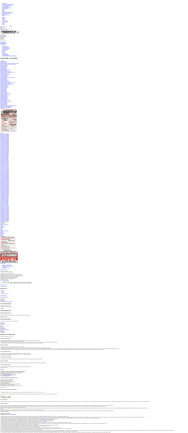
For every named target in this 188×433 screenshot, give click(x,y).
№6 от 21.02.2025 (4, 200)
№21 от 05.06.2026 (4, 143)
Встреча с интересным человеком (13, 63)
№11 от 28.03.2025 (4, 196)
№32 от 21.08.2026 (4, 133)
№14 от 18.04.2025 (4, 193)
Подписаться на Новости (6, 4)
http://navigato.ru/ (44, 418)
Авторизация (2, 332)
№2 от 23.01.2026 (4, 160)
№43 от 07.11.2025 (4, 168)
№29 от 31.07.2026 (4, 136)
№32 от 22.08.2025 (4, 177)
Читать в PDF (2, 27)
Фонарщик (2, 108)
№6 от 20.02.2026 (4, 156)
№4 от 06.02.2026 (4, 158)
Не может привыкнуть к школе (5, 83)
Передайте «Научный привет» (5, 71)
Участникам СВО (3, 88)
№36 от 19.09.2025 (4, 174)
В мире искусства (10, 84)
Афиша (3, 10)
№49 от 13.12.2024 (4, 207)
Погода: (1, 35)
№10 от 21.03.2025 (4, 197)
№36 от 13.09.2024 (4, 219)
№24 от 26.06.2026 (4, 140)
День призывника (3, 62)
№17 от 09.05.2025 (4, 191)
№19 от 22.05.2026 (4, 145)
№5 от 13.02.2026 (4, 157)
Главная (6, 3)
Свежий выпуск (3, 41)
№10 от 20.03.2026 (4, 153)
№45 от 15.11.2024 (4, 211)
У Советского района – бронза (5, 74)
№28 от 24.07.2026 (4, 137)
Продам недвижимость (4, 230)
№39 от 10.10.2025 (4, 171)
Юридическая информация (6, 12)
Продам (1, 231)
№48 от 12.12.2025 (4, 163)
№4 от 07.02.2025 (4, 202)
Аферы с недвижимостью (4, 92)
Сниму (1, 228)
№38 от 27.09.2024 (4, 217)
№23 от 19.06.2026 (4, 141)
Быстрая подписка (3, 295)
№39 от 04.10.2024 (4, 216)
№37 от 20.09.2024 (4, 218)
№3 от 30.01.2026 (4, 159)
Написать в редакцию (6, 14)
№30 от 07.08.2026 (4, 135)
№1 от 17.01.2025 (4, 205)
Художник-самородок (4, 85)
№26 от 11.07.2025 (4, 183)
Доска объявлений (5, 6)
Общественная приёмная (12, 105)
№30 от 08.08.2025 (4, 179)
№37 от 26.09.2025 (4, 173)
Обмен (1, 235)
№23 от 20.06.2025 (4, 185)
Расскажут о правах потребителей (6, 106)
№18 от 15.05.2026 (4, 146)
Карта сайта (4, 266)
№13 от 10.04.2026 (4, 150)
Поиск (3, 3)
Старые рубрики (5, 54)
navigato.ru (14, 414)
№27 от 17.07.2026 (4, 138)
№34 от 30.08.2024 (4, 221)
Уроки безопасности (11, 72)
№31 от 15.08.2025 (4, 178)
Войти (3, 15)
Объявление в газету (3, 284)
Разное (1, 234)
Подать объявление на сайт (6, 7)
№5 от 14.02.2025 (4, 201)
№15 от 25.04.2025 (4, 192)
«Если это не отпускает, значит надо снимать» (8, 64)
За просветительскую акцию (5, 69)
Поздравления (2, 236)
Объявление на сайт (3, 286)
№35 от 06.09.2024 (4, 220)
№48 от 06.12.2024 (4, 208)
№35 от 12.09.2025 (4, 175)
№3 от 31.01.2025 (4, 203)
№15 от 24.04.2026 (4, 148)
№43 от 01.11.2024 (4, 213)
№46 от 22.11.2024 (4, 210)
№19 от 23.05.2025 (4, 189)
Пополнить (2, 322)
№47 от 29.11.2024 (4, 209)
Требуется (2, 226)
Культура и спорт (5, 49)
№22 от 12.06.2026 (4, 142)
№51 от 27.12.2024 (4, 206)
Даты (3, 52)
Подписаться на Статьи (6, 5)
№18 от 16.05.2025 (4, 190)
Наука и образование (5, 48)
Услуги (1, 225)
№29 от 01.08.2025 (4, 180)
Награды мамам (3, 67)
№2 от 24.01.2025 (4, 204)
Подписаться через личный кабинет (6, 301)
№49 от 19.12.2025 (4, 162)
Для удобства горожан (4, 76)
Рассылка (3, 290)
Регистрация (2, 327)
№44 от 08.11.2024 (4, 212)
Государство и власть (5, 47)
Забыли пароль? (3, 328)
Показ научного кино (4, 104)
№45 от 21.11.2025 (4, 166)
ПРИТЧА (9, 107)
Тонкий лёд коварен (3, 78)
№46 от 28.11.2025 (4, 165)
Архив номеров (3, 42)
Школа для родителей (11, 82)
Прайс (3, 11)
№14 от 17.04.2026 (4, 149)
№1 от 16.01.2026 (4, 161)
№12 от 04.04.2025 (4, 195)
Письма (3, 51)
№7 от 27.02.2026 (4, 155)
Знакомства (2, 233)
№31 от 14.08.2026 (4, 134)
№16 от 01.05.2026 (4, 147)
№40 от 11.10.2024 (4, 215)
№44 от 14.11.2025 (4, 167)
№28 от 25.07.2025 (4, 181)
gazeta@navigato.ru (6, 280)
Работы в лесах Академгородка (5, 81)
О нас (3, 9)
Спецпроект (4, 53)
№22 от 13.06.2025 (4, 186)
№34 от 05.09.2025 (4, 176)
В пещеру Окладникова (4, 87)
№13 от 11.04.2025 (4, 194)
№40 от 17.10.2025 (4, 170)
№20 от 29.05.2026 (4, 144)
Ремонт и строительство (4, 224)
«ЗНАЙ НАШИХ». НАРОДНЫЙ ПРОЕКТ (9, 55)
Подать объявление (3, 43)
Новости (12, 4)
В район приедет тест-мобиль (5, 94)
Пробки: (1, 36)
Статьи (11, 5)
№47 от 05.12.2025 (4, 164)
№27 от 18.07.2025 (4, 182)
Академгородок (5, 8)
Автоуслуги (2, 223)
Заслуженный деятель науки (5, 99)
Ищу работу (2, 227)
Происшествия (4, 46)
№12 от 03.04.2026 (4, 151)
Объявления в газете (5, 293)
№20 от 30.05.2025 (4, 188)
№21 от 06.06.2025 (4, 187)
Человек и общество (3, 61)
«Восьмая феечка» (3, 90)
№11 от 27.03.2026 (4, 152)
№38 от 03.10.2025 (4, 172)
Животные (4, 50)
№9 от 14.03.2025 (4, 198)
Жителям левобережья (4, 97)
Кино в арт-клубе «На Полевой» (5, 101)
